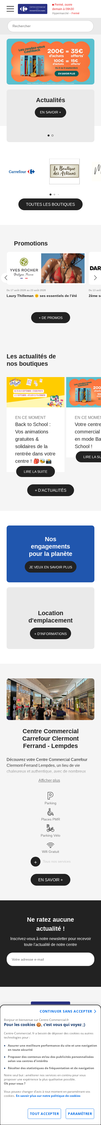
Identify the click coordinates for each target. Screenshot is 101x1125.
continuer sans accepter (66, 1011)
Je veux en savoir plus (50, 567)
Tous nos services (57, 861)
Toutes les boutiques (50, 204)
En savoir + (50, 112)
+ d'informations (50, 634)
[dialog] (50, 1065)
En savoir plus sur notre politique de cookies (48, 1096)
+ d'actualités (50, 490)
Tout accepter (44, 1113)
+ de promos (51, 318)
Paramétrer (80, 1113)
